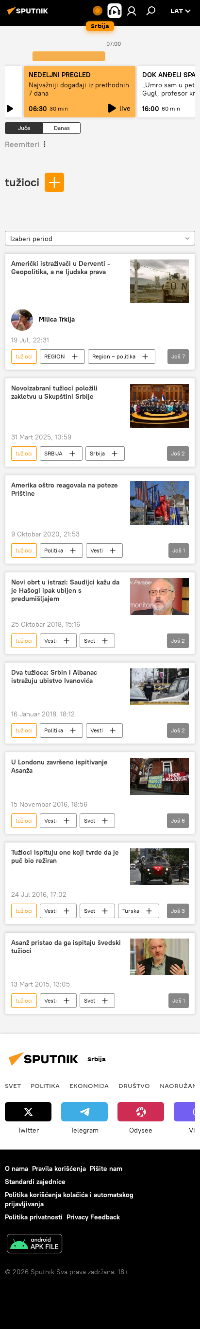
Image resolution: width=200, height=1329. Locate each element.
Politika (53, 550)
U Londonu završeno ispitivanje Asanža (59, 766)
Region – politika (113, 356)
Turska (130, 910)
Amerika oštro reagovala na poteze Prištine (64, 489)
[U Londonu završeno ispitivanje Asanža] (159, 776)
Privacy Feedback (93, 1217)
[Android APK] (34, 1245)
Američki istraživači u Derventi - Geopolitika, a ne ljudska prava (60, 267)
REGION (54, 356)
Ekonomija (89, 1085)
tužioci (22, 182)
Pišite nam (106, 1168)
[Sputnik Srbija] (29, 14)
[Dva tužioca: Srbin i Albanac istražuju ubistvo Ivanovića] (159, 686)
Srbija (97, 453)
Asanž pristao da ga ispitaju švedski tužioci (66, 947)
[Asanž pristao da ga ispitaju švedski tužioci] (159, 957)
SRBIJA (53, 453)
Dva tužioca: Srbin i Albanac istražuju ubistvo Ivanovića (54, 676)
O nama (16, 1168)
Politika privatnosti (34, 1217)
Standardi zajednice (35, 1181)
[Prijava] (131, 10)
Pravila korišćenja (59, 1168)
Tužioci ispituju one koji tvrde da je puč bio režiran (65, 856)
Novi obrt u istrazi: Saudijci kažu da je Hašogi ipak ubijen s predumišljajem (65, 590)
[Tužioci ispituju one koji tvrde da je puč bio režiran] (159, 866)
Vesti (96, 550)
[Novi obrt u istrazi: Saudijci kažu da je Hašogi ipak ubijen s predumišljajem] (159, 596)
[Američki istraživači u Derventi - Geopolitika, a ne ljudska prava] (159, 281)
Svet (89, 640)
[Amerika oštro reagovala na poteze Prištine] (159, 503)
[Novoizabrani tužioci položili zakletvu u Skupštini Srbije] (159, 406)
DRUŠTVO (134, 1085)
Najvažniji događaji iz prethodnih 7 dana (79, 89)
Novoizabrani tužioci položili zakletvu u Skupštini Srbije (54, 392)
